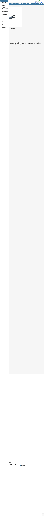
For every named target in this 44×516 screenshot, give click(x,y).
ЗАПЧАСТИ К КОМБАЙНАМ (5, 435)
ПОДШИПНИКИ (4, 445)
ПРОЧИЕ (3, 450)
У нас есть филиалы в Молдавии (37, 43)
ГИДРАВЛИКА (3, 432)
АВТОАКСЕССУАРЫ (4, 430)
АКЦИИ (3, 459)
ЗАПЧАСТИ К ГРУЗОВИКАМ (5, 434)
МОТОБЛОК (3, 444)
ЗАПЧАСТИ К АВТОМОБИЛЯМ (5, 433)
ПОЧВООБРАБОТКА (4, 449)
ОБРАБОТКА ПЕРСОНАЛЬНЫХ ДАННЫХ (6, 462)
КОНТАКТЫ (3, 461)
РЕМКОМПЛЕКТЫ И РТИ (5, 451)
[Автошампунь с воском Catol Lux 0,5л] (23, 287)
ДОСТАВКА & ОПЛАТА (4, 460)
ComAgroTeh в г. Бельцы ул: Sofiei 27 (20, 43)
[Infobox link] (23, 2)
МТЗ (12, 6)
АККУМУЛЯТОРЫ (4, 431)
